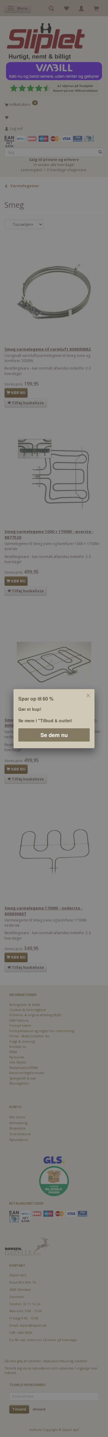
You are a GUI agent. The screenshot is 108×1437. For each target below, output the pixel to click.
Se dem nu (54, 735)
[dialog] (54, 718)
